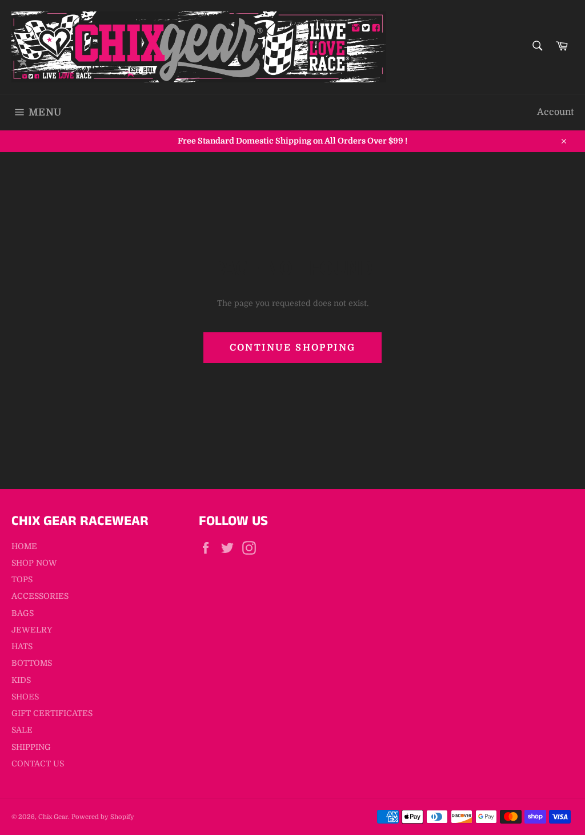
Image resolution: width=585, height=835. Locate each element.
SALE (22, 729)
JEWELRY (31, 629)
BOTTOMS (31, 662)
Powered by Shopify (102, 817)
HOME (24, 546)
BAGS (22, 613)
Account (555, 112)
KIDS (21, 680)
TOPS (22, 579)
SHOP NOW (34, 562)
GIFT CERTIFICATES (52, 713)
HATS (22, 646)
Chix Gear (53, 817)
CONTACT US (37, 763)
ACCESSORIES (40, 596)
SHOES (25, 696)
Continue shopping (293, 348)
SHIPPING (31, 746)
